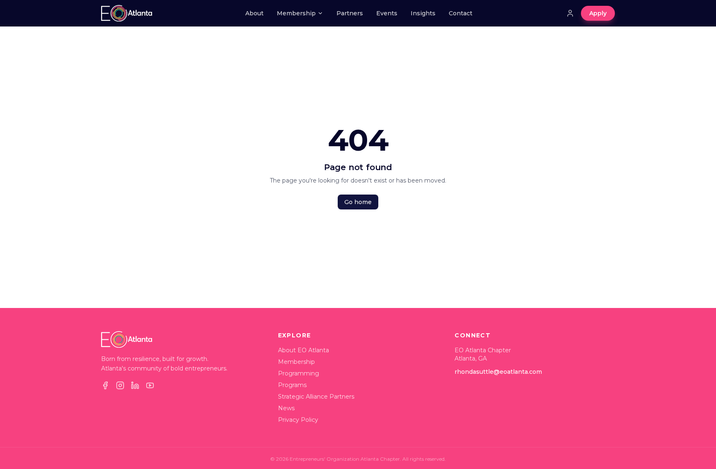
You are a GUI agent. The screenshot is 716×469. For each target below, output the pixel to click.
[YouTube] (150, 385)
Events (386, 13)
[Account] (570, 13)
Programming (298, 373)
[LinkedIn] (135, 385)
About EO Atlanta (303, 350)
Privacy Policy (298, 419)
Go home (358, 202)
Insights (423, 13)
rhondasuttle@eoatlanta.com (498, 371)
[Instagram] (120, 385)
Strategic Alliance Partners (316, 396)
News (286, 408)
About (254, 13)
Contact (460, 13)
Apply (598, 13)
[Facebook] (105, 385)
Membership (296, 13)
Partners (349, 13)
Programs (292, 385)
